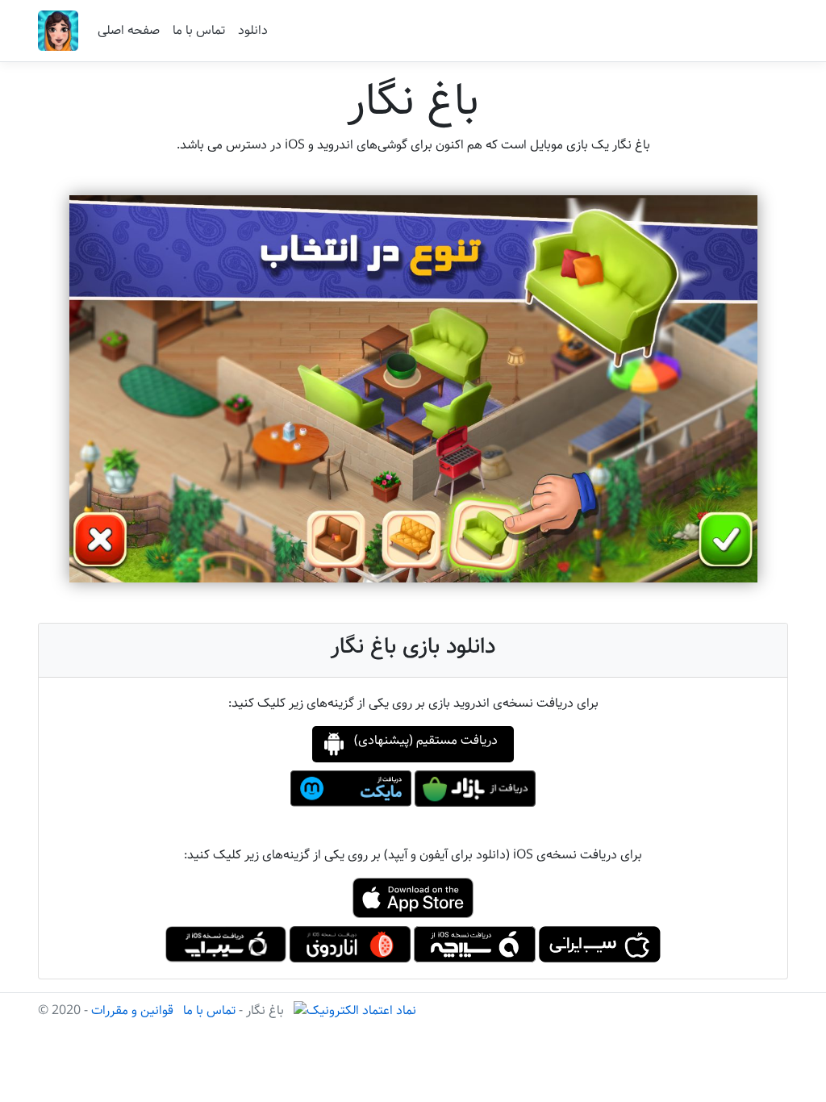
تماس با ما (199, 30)
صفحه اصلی (129, 30)
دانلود (253, 30)
